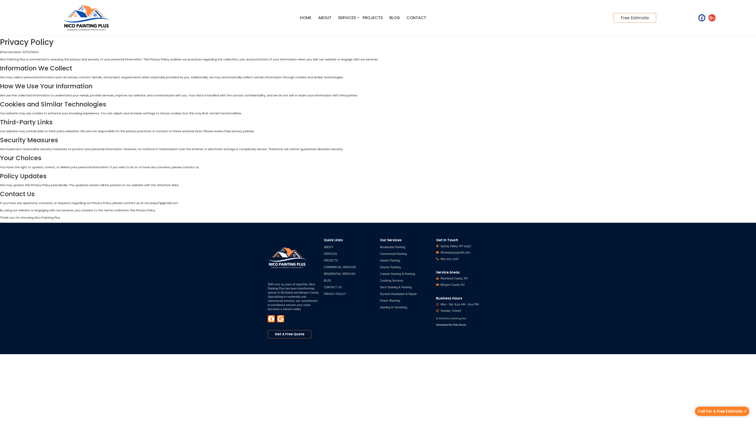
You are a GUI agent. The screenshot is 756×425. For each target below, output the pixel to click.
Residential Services (339, 273)
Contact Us (333, 287)
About (324, 17)
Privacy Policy (335, 294)
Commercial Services (340, 267)
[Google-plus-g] (711, 17)
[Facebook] (701, 17)
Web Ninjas (459, 324)
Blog (394, 17)
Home (305, 17)
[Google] (280, 318)
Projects (373, 17)
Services (347, 17)
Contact (416, 17)
